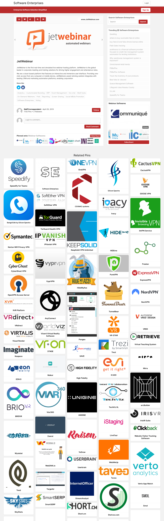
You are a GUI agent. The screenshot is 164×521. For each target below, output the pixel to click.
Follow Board (95, 136)
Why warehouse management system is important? (125, 59)
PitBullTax (113, 68)
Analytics (20, 93)
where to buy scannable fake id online (125, 38)
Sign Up (146, 10)
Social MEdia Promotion (75, 97)
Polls (38, 97)
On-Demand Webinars (26, 97)
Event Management (59, 93)
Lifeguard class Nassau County (122, 87)
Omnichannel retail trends (120, 64)
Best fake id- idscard (118, 80)
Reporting (46, 97)
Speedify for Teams (117, 95)
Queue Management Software (121, 83)
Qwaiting (113, 34)
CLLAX (112, 91)
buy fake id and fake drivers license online (126, 42)
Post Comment (92, 127)
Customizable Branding (35, 93)
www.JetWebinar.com (90, 19)
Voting (38, 100)
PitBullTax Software (117, 72)
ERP (48, 93)
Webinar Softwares (36, 136)
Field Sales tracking (117, 46)
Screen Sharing (58, 97)
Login (147, 3)
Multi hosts (81, 93)
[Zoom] (37, 19)
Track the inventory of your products (124, 76)
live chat (72, 93)
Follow (96, 110)
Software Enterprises (28, 3)
